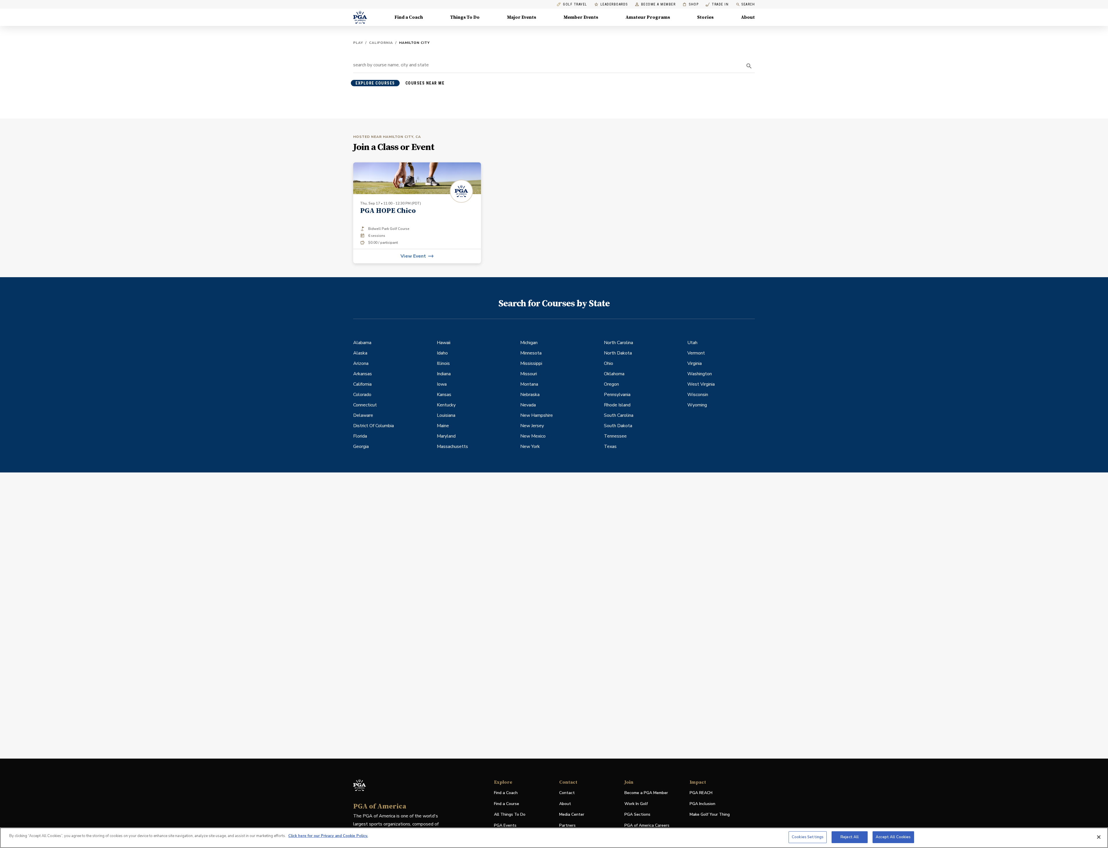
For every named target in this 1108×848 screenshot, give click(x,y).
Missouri (528, 374)
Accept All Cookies (893, 837)
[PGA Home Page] (360, 17)
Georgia (361, 446)
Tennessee (615, 436)
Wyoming (697, 405)
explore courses (375, 83)
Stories (705, 17)
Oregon (611, 384)
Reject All (850, 837)
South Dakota (618, 426)
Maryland (446, 436)
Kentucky (446, 405)
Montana (529, 384)
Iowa (442, 384)
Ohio (608, 363)
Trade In (717, 4)
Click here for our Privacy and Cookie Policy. (328, 835)
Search (748, 4)
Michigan (529, 342)
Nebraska (530, 394)
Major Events (521, 17)
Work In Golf (636, 803)
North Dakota (618, 353)
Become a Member (658, 4)
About (748, 17)
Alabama (362, 342)
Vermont (696, 353)
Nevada (528, 405)
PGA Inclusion (702, 803)
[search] (749, 66)
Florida (360, 436)
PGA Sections (637, 814)
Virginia (694, 363)
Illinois (443, 363)
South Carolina (618, 415)
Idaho (442, 353)
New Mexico (533, 436)
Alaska (360, 353)
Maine (443, 426)
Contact (567, 793)
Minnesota (531, 353)
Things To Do (465, 17)
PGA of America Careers (646, 826)
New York (530, 446)
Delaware (363, 415)
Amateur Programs (648, 17)
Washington (699, 374)
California (381, 42)
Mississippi (531, 363)
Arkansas (362, 374)
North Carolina (618, 342)
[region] (554, 838)
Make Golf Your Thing (710, 815)
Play (358, 42)
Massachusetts (452, 446)
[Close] (1098, 837)
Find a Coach (408, 17)
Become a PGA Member (646, 793)
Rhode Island (617, 405)
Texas (610, 446)
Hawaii (443, 342)
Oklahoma (614, 374)
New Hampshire (536, 415)
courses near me (425, 83)
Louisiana (446, 415)
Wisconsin (697, 394)
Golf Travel (575, 4)
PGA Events (505, 825)
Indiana (444, 374)
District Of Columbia (373, 426)
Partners (567, 825)
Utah (692, 342)
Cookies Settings (807, 837)
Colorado (362, 394)
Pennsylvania (617, 394)
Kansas (444, 394)
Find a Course (506, 803)
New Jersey (532, 426)
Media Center (571, 815)
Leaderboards (614, 4)
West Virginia (701, 384)
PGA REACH (701, 793)
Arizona (360, 363)
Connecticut (365, 405)
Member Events (581, 17)
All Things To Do (509, 814)
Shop (691, 4)
